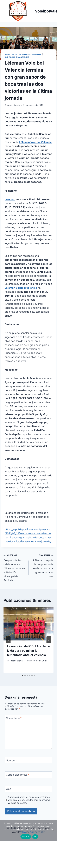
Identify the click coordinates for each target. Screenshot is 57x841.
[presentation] (28, 623)
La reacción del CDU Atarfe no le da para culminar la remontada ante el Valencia (28, 650)
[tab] (22, 675)
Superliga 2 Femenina (30, 54)
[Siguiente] (48, 639)
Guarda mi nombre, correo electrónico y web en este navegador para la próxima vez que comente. (29, 800)
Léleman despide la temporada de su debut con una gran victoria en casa (43, 566)
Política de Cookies (28, 832)
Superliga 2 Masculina (17, 57)
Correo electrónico (18, 774)
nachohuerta (14, 105)
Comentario (14, 718)
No (35, 836)
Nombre (12, 760)
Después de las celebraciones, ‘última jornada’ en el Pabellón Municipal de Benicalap (14, 568)
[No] (53, 830)
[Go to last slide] (8, 639)
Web (8, 788)
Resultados (11, 54)
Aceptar (25, 836)
